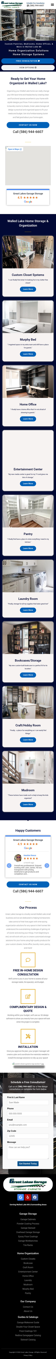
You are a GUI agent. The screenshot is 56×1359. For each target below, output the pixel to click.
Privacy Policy (28, 1355)
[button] (52, 4)
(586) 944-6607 (31, 132)
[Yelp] (27, 1197)
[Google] (20, 1197)
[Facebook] (35, 1197)
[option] (28, 863)
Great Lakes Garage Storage (28, 193)
